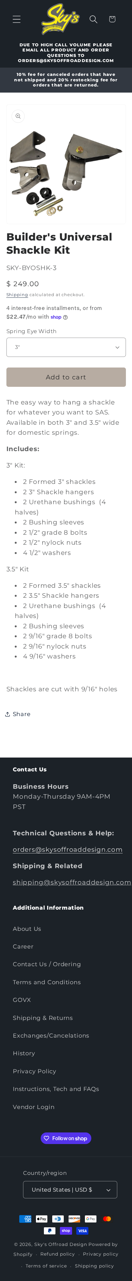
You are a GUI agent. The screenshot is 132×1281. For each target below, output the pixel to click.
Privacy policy (101, 1254)
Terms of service (46, 1266)
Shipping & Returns (43, 1018)
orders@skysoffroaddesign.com (68, 849)
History (24, 1053)
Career (23, 946)
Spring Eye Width (31, 331)
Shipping (17, 294)
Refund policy (57, 1254)
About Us (27, 928)
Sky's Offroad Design (60, 1244)
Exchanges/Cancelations (51, 1035)
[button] (16, 19)
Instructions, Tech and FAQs (56, 1089)
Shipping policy (94, 1266)
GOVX (22, 1000)
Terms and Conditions (47, 982)
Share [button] (22, 714)
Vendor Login (33, 1107)
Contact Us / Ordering (47, 964)
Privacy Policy (34, 1071)
